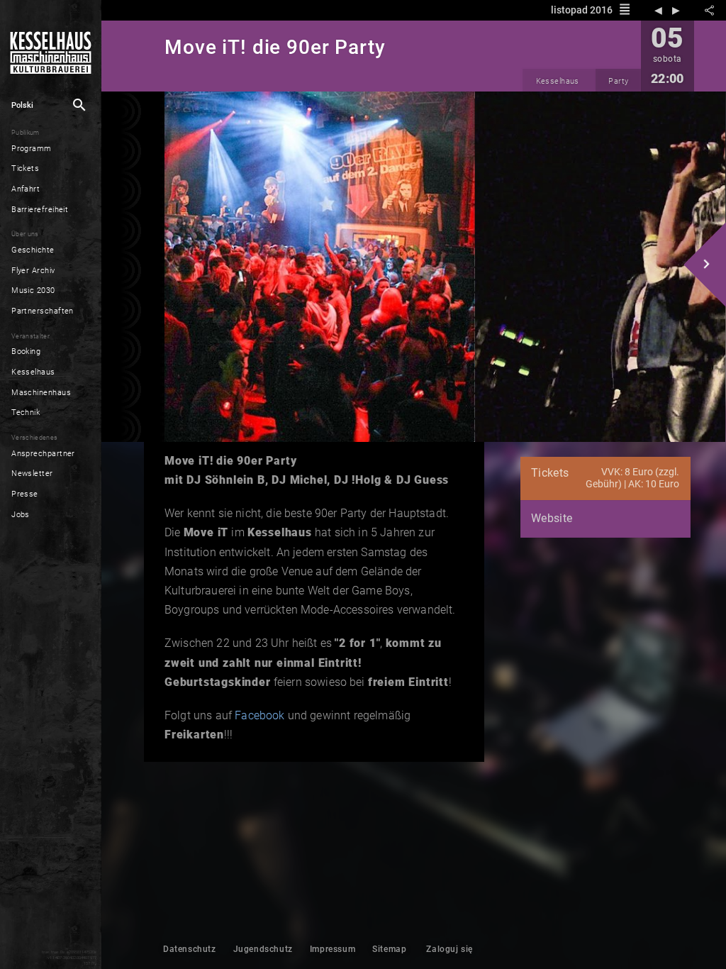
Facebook (259, 715)
